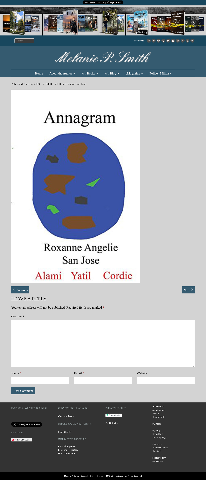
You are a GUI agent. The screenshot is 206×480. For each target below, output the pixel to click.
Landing (157, 451)
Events (156, 413)
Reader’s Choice (160, 447)
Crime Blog (157, 434)
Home (39, 73)
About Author (158, 410)
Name (16, 373)
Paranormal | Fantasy (68, 450)
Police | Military (160, 73)
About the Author (60, 73)
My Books (88, 73)
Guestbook (64, 432)
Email (79, 373)
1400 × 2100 (53, 84)
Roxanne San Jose (75, 84)
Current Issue (66, 416)
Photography (159, 417)
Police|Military (159, 457)
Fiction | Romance (66, 453)
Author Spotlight (159, 437)
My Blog (110, 73)
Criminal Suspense (66, 446)
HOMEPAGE (158, 406)
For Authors (157, 461)
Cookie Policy (111, 423)
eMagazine (133, 73)
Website (142, 373)
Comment (17, 316)
